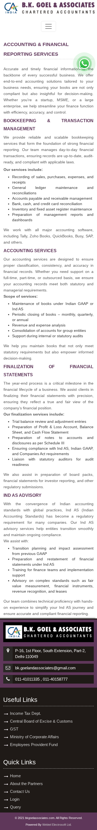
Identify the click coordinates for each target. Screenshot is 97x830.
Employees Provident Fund (34, 744)
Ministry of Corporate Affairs (34, 736)
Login (14, 799)
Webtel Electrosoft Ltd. (57, 824)
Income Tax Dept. (25, 713)
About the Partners (26, 783)
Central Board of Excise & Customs (41, 721)
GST (14, 729)
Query (15, 807)
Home (15, 775)
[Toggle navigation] (48, 26)
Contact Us (20, 791)
